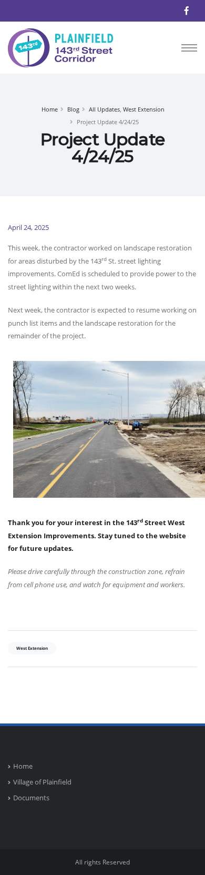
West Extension (144, 109)
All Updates (104, 109)
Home (50, 109)
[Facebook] (187, 11)
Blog (73, 109)
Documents (31, 797)
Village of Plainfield (42, 782)
